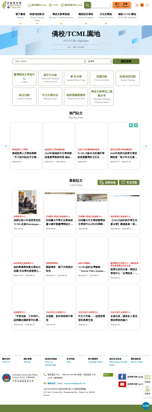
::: (76, 14)
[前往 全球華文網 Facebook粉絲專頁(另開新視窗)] (134, 376)
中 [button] (142, 5)
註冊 (125, 5)
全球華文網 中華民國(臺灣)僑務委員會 (11, 5)
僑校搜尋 (126, 61)
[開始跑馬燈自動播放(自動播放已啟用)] (131, 125)
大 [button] (137, 5)
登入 (117, 5)
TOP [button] (146, 406)
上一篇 (6, 146)
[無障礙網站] (108, 375)
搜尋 (87, 5)
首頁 (69, 47)
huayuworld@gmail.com (74, 383)
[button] (20, 17)
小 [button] (147, 5)
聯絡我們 (52, 383)
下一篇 (145, 146)
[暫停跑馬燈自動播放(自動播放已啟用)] (136, 125)
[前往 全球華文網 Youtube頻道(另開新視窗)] (134, 384)
